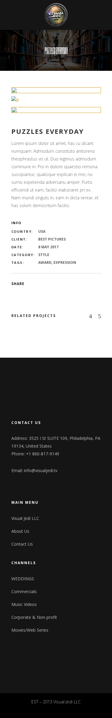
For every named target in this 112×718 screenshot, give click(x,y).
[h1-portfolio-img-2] (56, 100)
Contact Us (22, 544)
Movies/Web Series (29, 630)
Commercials (24, 591)
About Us (20, 531)
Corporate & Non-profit (34, 617)
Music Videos (24, 604)
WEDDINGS (22, 578)
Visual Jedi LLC (25, 518)
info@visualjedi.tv (40, 470)
